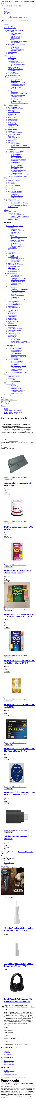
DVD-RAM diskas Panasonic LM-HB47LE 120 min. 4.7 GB (19, 749)
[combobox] (9, 399)
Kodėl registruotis (9, 1071)
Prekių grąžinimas (9, 1062)
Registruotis (7, 13)
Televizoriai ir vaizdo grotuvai (12, 410)
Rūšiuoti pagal (5, 442)
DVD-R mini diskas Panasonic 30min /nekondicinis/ (17, 571)
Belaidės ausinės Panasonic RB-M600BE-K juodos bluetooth (18, 1000)
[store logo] (18, 20)
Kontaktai (7, 1052)
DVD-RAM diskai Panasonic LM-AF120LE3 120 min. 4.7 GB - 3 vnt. (19, 616)
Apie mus (7, 1051)
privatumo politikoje (6, 1086)
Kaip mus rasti (8, 9)
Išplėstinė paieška (5, 401)
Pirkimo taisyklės (9, 1061)
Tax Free (6, 1072)
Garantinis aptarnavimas (10, 1074)
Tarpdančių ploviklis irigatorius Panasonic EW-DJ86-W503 (18, 929)
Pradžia (6, 409)
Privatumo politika (9, 1064)
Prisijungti (7, 12)
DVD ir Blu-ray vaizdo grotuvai (13, 412)
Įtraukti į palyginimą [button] (10, 477)
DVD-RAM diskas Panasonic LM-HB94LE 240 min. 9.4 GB (19, 793)
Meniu (2, 21)
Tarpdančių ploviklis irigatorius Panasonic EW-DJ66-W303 (18, 964)
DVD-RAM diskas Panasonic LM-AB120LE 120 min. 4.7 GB (19, 661)
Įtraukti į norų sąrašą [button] (21, 477)
